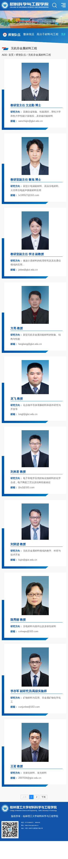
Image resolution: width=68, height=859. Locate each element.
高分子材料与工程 (47, 34)
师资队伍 (21, 54)
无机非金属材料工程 (39, 54)
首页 (11, 54)
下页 (43, 797)
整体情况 (28, 34)
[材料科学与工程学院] (25, 5)
